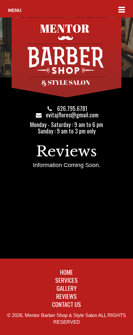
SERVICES (66, 279)
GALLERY (66, 287)
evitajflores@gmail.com (72, 115)
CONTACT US (66, 304)
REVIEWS (66, 296)
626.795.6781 (72, 108)
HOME (66, 271)
